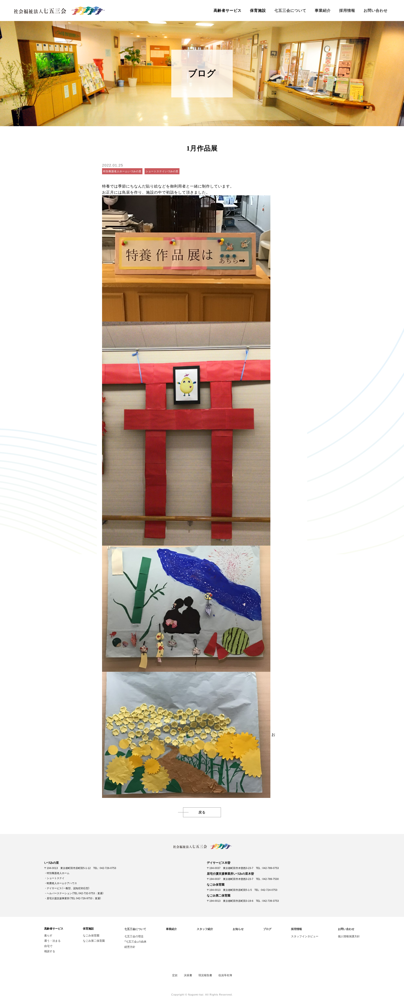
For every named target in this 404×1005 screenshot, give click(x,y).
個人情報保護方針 (349, 936)
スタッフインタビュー (304, 936)
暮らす (48, 935)
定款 (175, 975)
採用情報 (347, 10)
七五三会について (290, 10)
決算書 (188, 975)
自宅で (48, 946)
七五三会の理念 (134, 936)
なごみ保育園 (91, 935)
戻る (202, 812)
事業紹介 (323, 10)
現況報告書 (205, 975)
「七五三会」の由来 (135, 941)
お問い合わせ (376, 10)
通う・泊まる (52, 941)
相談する (49, 951)
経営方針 (129, 947)
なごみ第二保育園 (94, 941)
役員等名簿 (225, 975)
